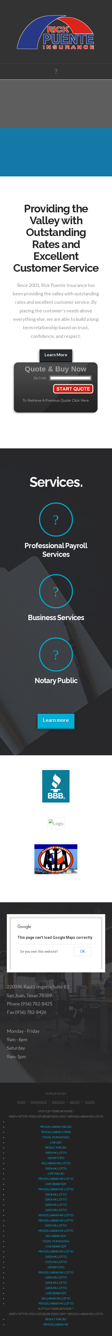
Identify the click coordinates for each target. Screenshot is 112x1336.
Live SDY (56, 1142)
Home (21, 1102)
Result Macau (55, 1147)
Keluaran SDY (56, 1236)
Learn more (56, 720)
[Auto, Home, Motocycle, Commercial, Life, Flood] (56, 31)
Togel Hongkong (56, 1137)
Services (58, 1102)
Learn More (56, 354)
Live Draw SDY (56, 1184)
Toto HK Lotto (56, 1262)
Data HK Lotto (56, 1152)
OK (82, 951)
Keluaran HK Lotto (55, 1163)
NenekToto (56, 1158)
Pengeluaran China (56, 1132)
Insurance (39, 1102)
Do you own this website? (39, 951)
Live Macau (56, 1173)
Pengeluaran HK (55, 1324)
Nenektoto (56, 1267)
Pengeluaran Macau (56, 1126)
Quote (90, 1102)
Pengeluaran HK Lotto (56, 1178)
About (75, 1102)
